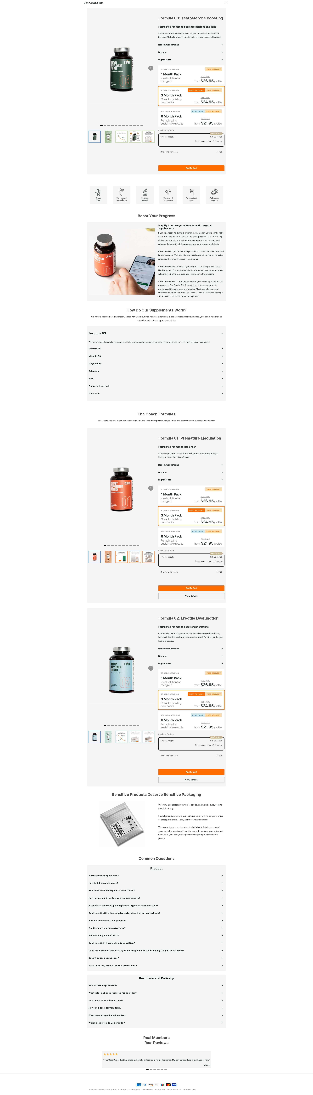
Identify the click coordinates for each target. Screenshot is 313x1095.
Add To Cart (191, 168)
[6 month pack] (191, 117)
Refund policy (124, 1089)
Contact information (174, 1089)
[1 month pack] (191, 75)
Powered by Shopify (111, 1089)
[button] (226, 2)
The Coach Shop (99, 1089)
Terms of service (147, 1089)
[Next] (150, 68)
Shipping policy (160, 1089)
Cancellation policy (189, 1089)
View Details (191, 596)
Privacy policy (135, 1089)
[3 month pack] (191, 96)
